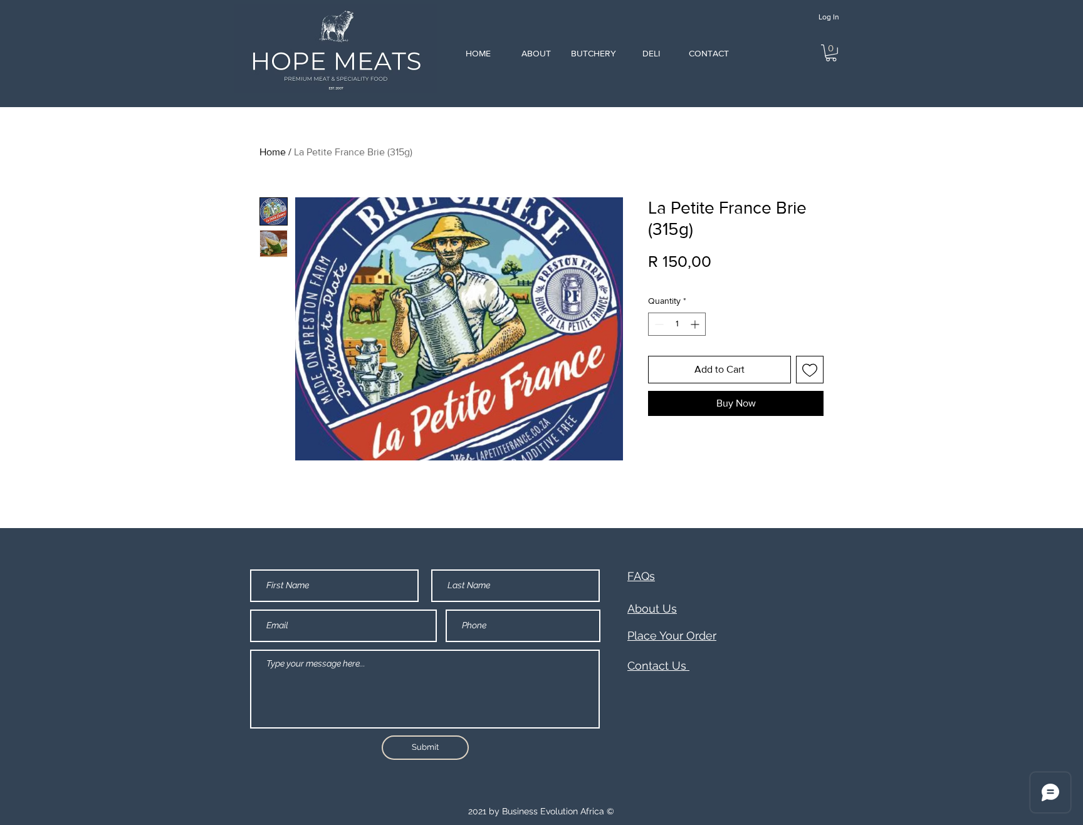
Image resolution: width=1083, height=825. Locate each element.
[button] (831, 52)
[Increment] (696, 324)
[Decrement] (658, 324)
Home (272, 152)
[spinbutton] (677, 324)
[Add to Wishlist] (810, 369)
